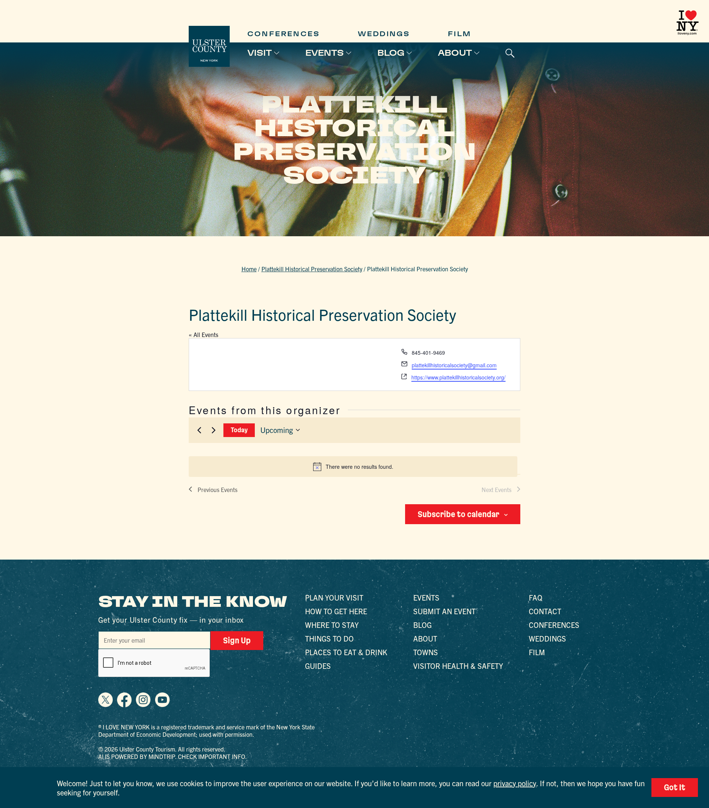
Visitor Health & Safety (458, 665)
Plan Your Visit (334, 597)
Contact (545, 611)
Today (239, 429)
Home (249, 268)
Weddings (384, 33)
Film (459, 33)
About (455, 52)
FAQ (535, 597)
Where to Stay (332, 624)
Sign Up (237, 640)
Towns (425, 652)
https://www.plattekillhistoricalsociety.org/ (458, 377)
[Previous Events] (199, 430)
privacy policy (514, 783)
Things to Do (329, 638)
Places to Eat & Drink (346, 652)
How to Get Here (336, 611)
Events (324, 52)
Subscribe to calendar (458, 514)
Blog (390, 52)
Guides (318, 665)
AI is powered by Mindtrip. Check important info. (172, 756)
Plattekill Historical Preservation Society (311, 268)
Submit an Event (444, 611)
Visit (259, 52)
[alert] (353, 466)
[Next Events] (213, 430)
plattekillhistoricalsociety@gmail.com (454, 365)
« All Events (203, 334)
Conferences (283, 33)
